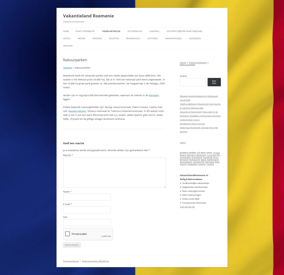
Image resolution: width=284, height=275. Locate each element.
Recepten (114, 38)
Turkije (210, 164)
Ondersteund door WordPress (95, 261)
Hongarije (194, 159)
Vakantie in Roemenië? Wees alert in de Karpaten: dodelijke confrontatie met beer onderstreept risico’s (200, 115)
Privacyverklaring (71, 261)
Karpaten (154, 95)
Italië (203, 159)
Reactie (68, 155)
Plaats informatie (85, 31)
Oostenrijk (198, 161)
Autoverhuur (135, 31)
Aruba (216, 152)
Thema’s (67, 67)
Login (183, 142)
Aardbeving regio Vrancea (192, 123)
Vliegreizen (195, 38)
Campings (154, 31)
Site (65, 217)
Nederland (213, 159)
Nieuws (81, 38)
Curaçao (211, 155)
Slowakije (192, 164)
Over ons (68, 45)
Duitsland (197, 157)
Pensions (97, 38)
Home (66, 31)
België (183, 155)
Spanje (202, 164)
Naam (67, 191)
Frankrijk (208, 157)
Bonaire (191, 155)
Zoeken (183, 75)
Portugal (209, 161)
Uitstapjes (152, 38)
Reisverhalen (133, 38)
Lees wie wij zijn (187, 206)
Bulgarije (201, 155)
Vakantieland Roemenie (88, 16)
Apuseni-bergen (77, 111)
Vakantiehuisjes (173, 38)
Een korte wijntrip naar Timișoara (184, 31)
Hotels (67, 38)
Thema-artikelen (111, 31)
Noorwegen (186, 161)
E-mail (67, 204)
